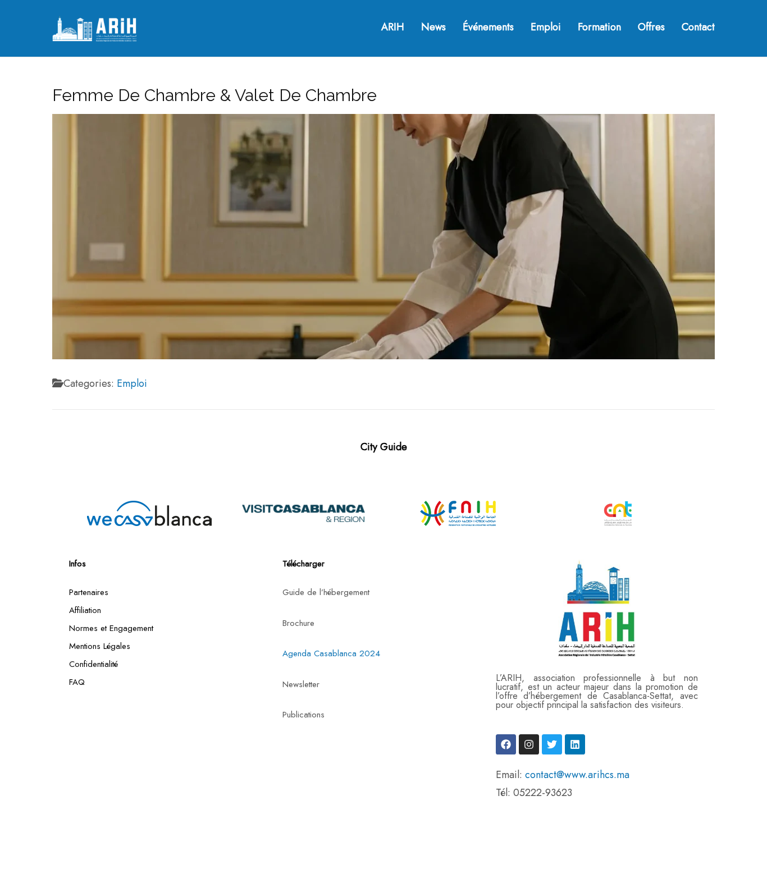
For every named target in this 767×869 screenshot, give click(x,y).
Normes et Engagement (111, 628)
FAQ (77, 682)
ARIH (392, 27)
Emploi (546, 27)
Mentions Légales (99, 646)
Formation (599, 27)
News (433, 27)
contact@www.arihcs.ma (577, 774)
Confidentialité (93, 664)
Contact (698, 27)
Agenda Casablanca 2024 (331, 653)
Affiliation (85, 610)
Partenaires (88, 592)
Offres (651, 27)
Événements (488, 27)
